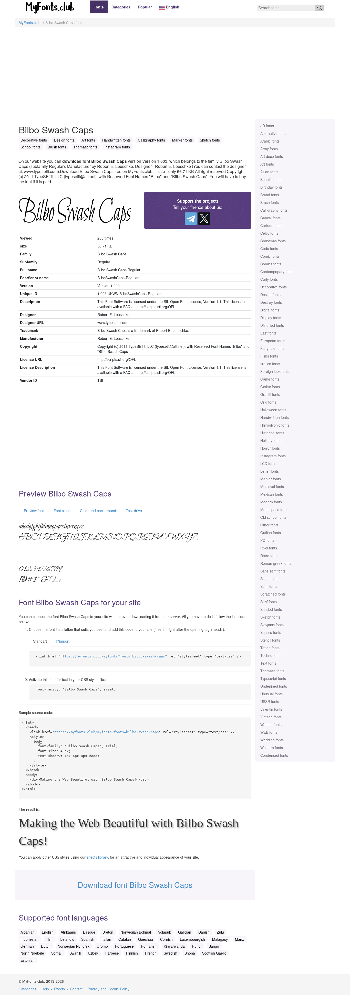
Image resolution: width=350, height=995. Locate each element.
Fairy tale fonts (272, 348)
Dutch (45, 946)
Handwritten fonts (274, 417)
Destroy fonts (271, 302)
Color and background (97, 510)
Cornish (166, 939)
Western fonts (271, 747)
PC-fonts (267, 540)
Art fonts (267, 164)
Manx (239, 939)
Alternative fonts (273, 133)
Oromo (102, 946)
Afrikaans (68, 932)
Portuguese (124, 946)
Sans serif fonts (272, 571)
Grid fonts (268, 402)
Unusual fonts (271, 693)
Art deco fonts (271, 156)
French (151, 953)
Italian (106, 939)
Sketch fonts (270, 617)
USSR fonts (269, 701)
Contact (76, 988)
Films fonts (269, 356)
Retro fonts (269, 555)
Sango (214, 946)
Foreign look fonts (275, 371)
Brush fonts (269, 202)
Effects (59, 988)
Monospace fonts (274, 509)
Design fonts (270, 294)
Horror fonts (270, 448)
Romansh (149, 946)
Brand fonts (269, 194)
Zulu (220, 932)
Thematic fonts (272, 670)
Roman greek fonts (275, 563)
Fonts (99, 6)
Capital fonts (270, 217)
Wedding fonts (272, 739)
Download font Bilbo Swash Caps (135, 884)
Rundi (196, 946)
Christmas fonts (273, 240)
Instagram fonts (273, 455)
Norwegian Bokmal (135, 932)
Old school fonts (273, 517)
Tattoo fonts (270, 647)
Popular (145, 6)
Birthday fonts (271, 187)
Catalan (124, 939)
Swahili (75, 953)
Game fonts (269, 379)
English (172, 6)
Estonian (27, 960)
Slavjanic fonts (272, 624)
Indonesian (29, 939)
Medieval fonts (272, 486)
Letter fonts (269, 471)
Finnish (132, 953)
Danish (204, 932)
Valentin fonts (271, 709)
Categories (120, 6)
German (27, 946)
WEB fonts (268, 732)
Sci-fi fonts (268, 586)
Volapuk (164, 932)
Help (45, 988)
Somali (56, 953)
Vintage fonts (271, 716)
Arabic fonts (270, 141)
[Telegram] (191, 218)
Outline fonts (270, 532)
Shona (189, 953)
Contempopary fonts (276, 271)
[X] (204, 218)
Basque (89, 932)
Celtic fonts (269, 233)
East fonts (268, 333)
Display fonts (270, 317)
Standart (40, 641)
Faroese (112, 953)
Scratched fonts (273, 594)
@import (62, 641)
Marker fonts (270, 478)
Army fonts (269, 148)
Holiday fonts (270, 440)
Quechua (145, 939)
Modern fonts (271, 501)
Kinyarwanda (174, 946)
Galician (184, 932)
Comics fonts (270, 263)
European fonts (272, 340)
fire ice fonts (270, 363)
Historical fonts (272, 432)
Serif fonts (268, 601)
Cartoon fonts (271, 225)
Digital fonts (269, 309)
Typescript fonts (273, 678)
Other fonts (269, 524)
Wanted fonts (271, 724)
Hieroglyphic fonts (274, 425)
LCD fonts (268, 463)
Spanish (87, 939)
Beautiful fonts (271, 179)
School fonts (270, 578)
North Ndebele (32, 953)
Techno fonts (270, 655)
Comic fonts (270, 256)
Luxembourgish (192, 939)
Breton (107, 932)
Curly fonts (269, 279)
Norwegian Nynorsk (73, 946)
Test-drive (133, 510)
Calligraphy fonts (273, 210)
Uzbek (93, 953)
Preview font (33, 510)
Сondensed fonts (274, 755)
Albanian (27, 932)
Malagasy (220, 939)
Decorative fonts (273, 286)
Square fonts (270, 632)
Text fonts (268, 663)
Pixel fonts (268, 547)
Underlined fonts (273, 686)
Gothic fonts (270, 386)
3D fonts (267, 125)
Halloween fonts (273, 409)
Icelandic (67, 939)
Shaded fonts (271, 609)
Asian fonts (269, 171)
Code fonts (269, 248)
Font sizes (61, 510)
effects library (97, 857)
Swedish (170, 953)
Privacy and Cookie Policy (108, 988)
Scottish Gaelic (214, 953)
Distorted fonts (272, 325)
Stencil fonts (270, 640)
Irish (49, 939)
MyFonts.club (29, 22)
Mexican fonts (271, 494)
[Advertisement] (175, 76)
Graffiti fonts (270, 394)
